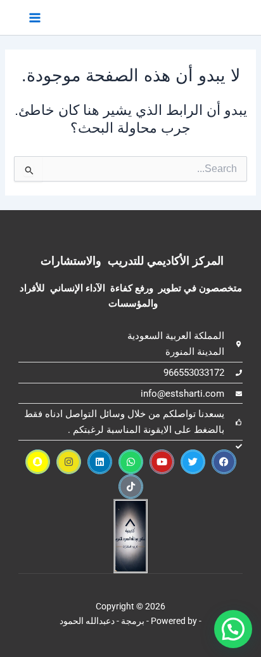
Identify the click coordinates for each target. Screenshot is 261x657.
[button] (233, 629)
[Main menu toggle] (35, 17)
